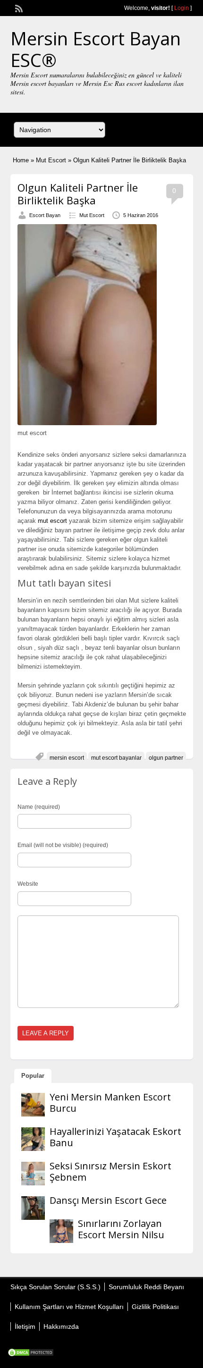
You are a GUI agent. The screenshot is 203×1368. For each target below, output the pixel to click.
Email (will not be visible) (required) (62, 845)
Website (27, 884)
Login (181, 8)
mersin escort (67, 758)
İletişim (25, 1326)
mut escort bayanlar (116, 758)
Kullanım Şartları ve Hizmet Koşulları (69, 1306)
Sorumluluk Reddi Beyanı (146, 1287)
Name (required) (38, 807)
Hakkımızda (61, 1326)
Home (21, 160)
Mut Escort (51, 160)
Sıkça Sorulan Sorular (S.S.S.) (55, 1287)
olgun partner (166, 758)
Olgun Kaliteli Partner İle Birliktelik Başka (77, 193)
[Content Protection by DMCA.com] (30, 1355)
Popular (32, 1075)
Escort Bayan (44, 215)
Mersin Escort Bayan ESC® (95, 49)
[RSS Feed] (18, 7)
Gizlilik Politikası (155, 1306)
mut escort (52, 520)
